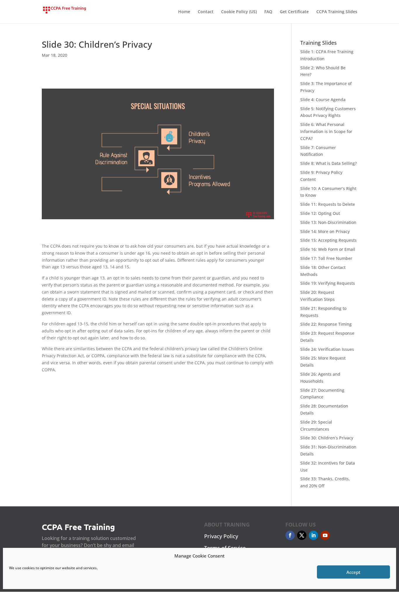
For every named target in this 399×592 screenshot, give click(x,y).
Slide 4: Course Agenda (323, 99)
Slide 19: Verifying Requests (327, 283)
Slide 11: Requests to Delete (327, 204)
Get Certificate (294, 12)
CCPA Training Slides (336, 12)
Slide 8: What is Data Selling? (328, 163)
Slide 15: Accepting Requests (328, 240)
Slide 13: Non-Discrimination (328, 222)
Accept (353, 572)
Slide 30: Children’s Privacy (326, 438)
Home (184, 12)
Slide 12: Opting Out (320, 213)
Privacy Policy (221, 536)
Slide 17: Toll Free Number (326, 258)
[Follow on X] (301, 535)
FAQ (268, 12)
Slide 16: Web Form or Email (327, 249)
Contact (206, 12)
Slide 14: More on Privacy (325, 231)
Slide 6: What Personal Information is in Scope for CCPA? (326, 131)
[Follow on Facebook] (290, 535)
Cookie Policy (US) (239, 12)
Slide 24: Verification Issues (327, 349)
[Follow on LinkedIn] (313, 535)
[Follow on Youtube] (325, 535)
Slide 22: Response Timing (326, 324)
